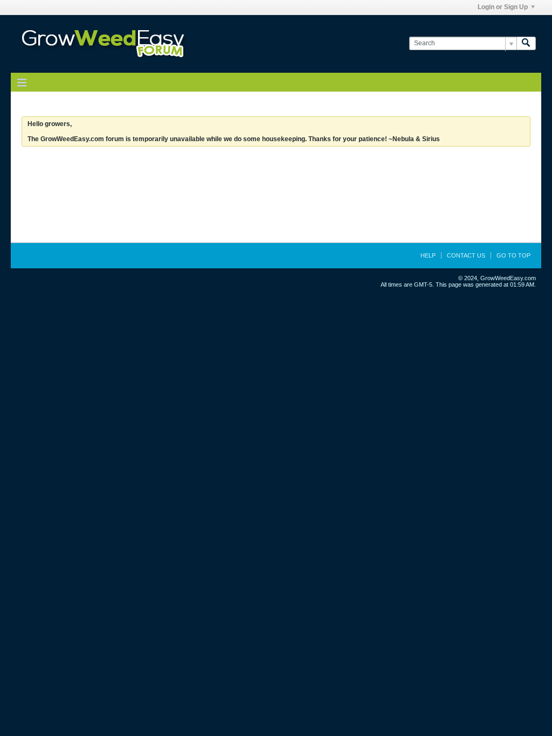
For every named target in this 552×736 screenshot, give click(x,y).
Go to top (513, 255)
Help (428, 255)
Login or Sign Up (503, 7)
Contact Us (466, 255)
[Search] (526, 43)
